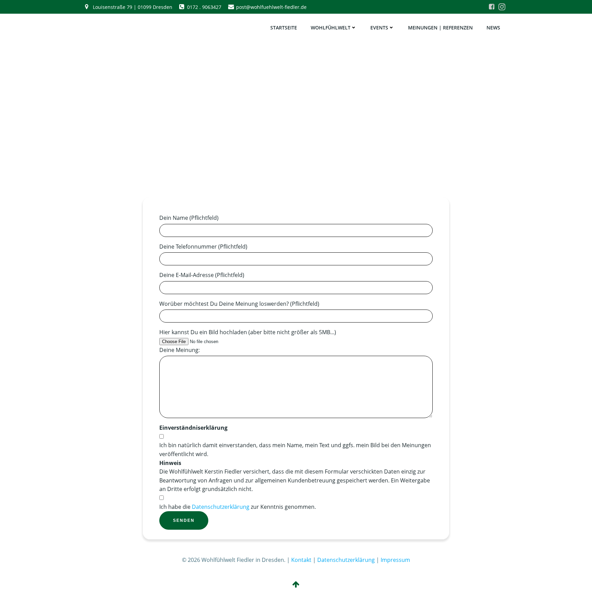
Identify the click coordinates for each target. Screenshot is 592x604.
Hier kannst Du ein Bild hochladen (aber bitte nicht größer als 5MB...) (247, 332)
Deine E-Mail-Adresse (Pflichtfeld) (201, 275)
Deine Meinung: (179, 350)
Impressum (395, 560)
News (493, 27)
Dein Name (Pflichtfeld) (189, 218)
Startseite (283, 27)
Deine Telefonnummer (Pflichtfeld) (203, 246)
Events (379, 27)
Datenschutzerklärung (220, 507)
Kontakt (301, 560)
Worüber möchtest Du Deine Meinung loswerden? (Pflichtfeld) (239, 303)
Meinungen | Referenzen (440, 27)
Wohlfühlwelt (330, 27)
